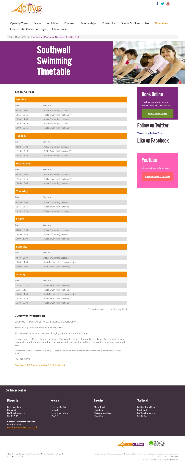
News (37, 23)
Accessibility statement (15, 457)
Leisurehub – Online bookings (28, 29)
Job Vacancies (60, 29)
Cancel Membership (33, 454)
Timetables (161, 23)
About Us (10, 454)
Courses (69, 23)
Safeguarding (60, 454)
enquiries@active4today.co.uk (22, 427)
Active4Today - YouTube (157, 176)
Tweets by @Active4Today (150, 133)
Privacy (43, 454)
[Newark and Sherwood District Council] (156, 447)
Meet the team (20, 454)
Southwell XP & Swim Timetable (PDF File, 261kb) (40, 365)
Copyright (50, 454)
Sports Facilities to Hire (135, 23)
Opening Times (19, 23)
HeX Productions (172, 460)
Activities (52, 23)
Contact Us (108, 23)
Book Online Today (157, 113)
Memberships (88, 23)
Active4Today (15, 37)
